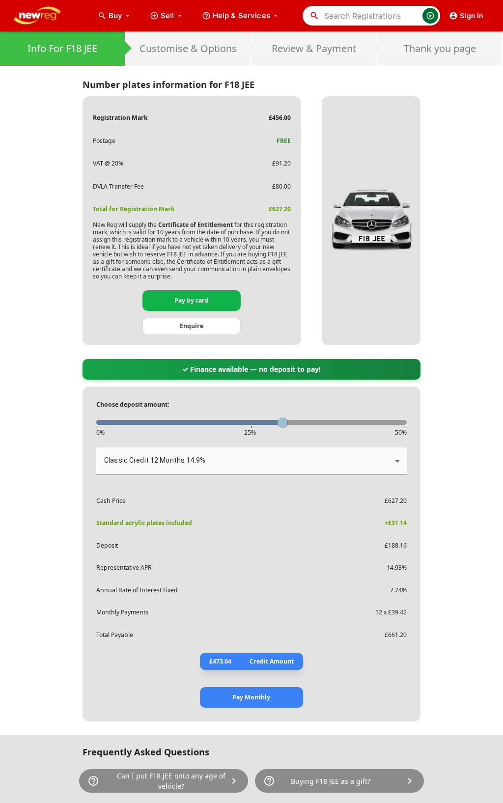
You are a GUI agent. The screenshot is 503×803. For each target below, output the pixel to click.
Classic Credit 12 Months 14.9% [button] (154, 460)
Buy (120, 15)
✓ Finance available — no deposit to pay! (251, 369)
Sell (167, 15)
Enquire (191, 326)
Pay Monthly (251, 697)
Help (241, 15)
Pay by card (191, 300)
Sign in (471, 15)
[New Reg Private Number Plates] (45, 16)
